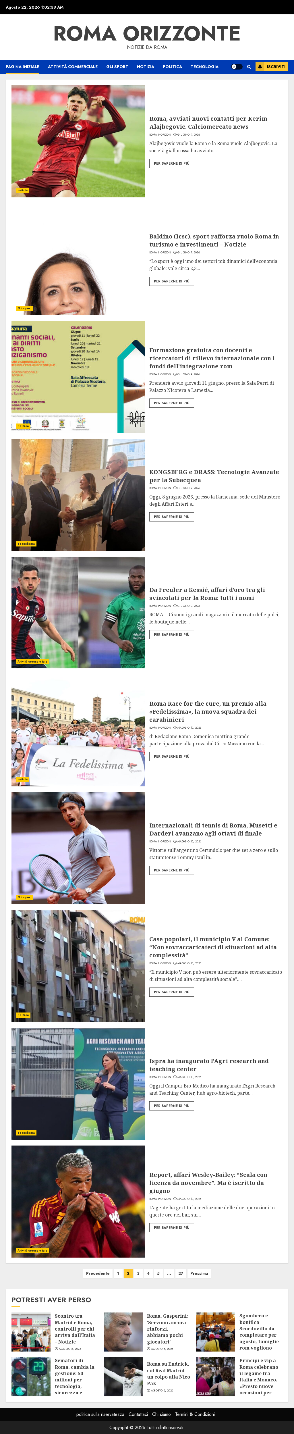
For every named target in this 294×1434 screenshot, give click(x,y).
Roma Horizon (160, 135)
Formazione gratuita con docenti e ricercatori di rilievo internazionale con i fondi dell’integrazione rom (212, 358)
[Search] (249, 66)
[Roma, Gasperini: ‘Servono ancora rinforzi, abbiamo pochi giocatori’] (123, 1332)
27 (180, 1273)
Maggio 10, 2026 (189, 728)
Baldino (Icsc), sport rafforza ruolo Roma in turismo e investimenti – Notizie (214, 240)
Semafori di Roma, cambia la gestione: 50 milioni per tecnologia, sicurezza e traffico (74, 1379)
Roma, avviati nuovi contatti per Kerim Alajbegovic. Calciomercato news (208, 122)
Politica (172, 67)
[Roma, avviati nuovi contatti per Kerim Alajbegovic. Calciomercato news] (78, 141)
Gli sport (117, 67)
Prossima (199, 1273)
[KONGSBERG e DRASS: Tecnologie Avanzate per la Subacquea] (78, 495)
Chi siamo (161, 1414)
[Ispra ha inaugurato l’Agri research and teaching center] (78, 1084)
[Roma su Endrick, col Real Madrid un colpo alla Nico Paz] (123, 1376)
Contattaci (138, 1414)
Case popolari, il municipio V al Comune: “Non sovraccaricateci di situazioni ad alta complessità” (213, 947)
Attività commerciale (73, 67)
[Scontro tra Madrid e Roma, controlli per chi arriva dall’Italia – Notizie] (31, 1332)
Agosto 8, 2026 (70, 1349)
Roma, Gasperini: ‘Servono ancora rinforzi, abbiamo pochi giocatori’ (167, 1329)
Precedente (98, 1273)
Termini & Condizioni (195, 1414)
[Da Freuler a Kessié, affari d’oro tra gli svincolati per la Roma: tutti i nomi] (78, 613)
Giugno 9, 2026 (188, 135)
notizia (145, 67)
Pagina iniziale (22, 67)
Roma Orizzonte (147, 33)
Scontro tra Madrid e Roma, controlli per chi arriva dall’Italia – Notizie (75, 1329)
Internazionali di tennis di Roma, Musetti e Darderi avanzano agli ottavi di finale (213, 829)
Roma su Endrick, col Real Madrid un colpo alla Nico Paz (168, 1373)
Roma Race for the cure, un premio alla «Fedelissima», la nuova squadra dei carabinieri (207, 711)
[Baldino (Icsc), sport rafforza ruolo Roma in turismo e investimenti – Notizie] (78, 259)
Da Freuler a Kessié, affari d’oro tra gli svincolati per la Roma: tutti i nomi (207, 594)
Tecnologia (204, 67)
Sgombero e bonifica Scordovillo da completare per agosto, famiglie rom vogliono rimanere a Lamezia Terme (259, 1338)
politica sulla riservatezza (100, 1414)
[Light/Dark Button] (237, 67)
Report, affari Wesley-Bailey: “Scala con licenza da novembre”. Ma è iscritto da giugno (208, 1183)
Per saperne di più (171, 163)
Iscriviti (276, 67)
